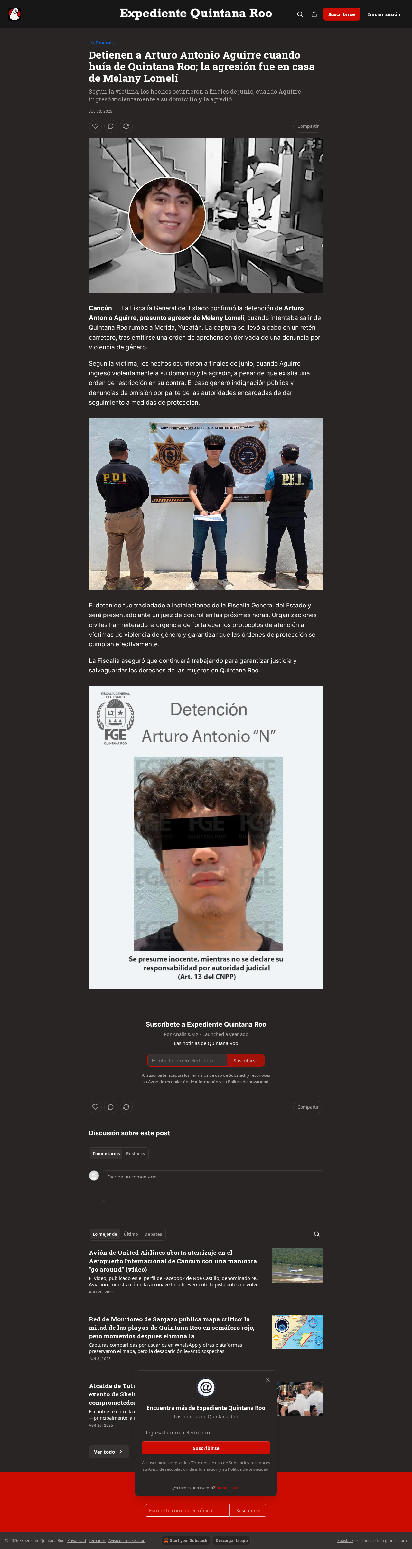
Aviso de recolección (126, 1540)
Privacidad (76, 1540)
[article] (206, 1276)
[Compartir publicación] (314, 14)
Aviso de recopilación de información (183, 1469)
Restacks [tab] (135, 1154)
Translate (103, 42)
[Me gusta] (95, 126)
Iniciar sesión (384, 14)
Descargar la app (232, 1540)
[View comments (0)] (110, 126)
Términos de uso (206, 1463)
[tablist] (119, 1153)
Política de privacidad (248, 1469)
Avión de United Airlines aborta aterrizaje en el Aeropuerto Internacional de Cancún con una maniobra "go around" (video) (173, 1260)
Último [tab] (131, 1234)
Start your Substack (188, 1540)
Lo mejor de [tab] (105, 1234)
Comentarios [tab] (106, 1154)
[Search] (300, 14)
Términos (97, 1540)
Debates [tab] (153, 1234)
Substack (345, 1540)
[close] (268, 1380)
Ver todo (104, 1452)
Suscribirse (341, 14)
